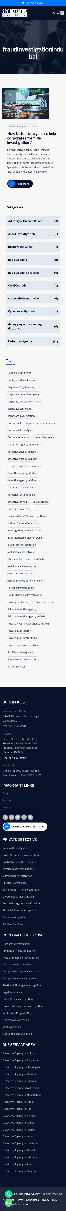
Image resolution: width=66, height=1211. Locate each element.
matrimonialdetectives (20, 551)
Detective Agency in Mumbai (19, 1074)
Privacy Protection (18, 602)
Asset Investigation (21, 234)
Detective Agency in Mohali (19, 1150)
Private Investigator (19, 630)
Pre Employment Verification (19, 950)
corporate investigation (24, 298)
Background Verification (21, 379)
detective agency (44, 437)
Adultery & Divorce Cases (25, 221)
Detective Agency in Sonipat (19, 1129)
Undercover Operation (16, 1019)
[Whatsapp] (8, 1203)
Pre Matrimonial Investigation (24, 594)
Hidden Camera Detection (22, 523)
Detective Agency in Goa (17, 1108)
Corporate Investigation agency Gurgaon (31, 422)
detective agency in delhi (21, 451)
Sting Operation (12, 1026)
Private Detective (44, 602)
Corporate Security (18, 437)
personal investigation (20, 573)
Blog (5, 793)
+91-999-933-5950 (14, 725)
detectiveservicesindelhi (21, 494)
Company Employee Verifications (22, 971)
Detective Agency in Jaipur (18, 1136)
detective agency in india (21, 473)
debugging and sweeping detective (25, 326)
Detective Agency (20, 341)
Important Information (16, 1204)
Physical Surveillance (15, 882)
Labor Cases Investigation (18, 999)
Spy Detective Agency (20, 652)
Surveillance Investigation (22, 659)
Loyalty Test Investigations (18, 868)
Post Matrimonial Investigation (21, 854)
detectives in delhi (17, 501)
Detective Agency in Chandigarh (21, 1067)
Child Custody (17, 285)
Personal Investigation (15, 848)
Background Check (20, 246)
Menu (55, 12)
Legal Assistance (12, 992)
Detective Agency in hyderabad (21, 1087)
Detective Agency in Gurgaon (20, 1080)
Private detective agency (21, 609)
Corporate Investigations (22, 430)
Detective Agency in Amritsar (24, 444)
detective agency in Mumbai (23, 480)
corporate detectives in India (24, 401)
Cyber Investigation (21, 311)
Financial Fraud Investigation (19, 910)
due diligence (41, 501)
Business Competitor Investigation (23, 1006)
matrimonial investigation (22, 566)
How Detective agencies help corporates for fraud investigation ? (31, 138)
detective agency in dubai (22, 458)
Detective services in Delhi (22, 487)
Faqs (5, 807)
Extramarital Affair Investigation (21, 889)
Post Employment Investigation (21, 957)
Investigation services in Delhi (24, 537)
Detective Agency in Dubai (18, 1101)
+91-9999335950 (34, 3)
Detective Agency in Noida (18, 1053)
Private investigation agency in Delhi (28, 623)
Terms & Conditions (27, 1199)
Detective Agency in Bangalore (20, 1060)
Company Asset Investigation (20, 978)
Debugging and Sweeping (17, 1033)
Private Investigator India (22, 637)
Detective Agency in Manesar (20, 1170)
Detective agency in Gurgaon (24, 465)
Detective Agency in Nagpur (19, 1115)
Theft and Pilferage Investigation (22, 985)
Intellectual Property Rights (19, 1013)
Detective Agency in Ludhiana (20, 1143)
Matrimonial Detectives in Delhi (25, 559)
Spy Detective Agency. (27, 1193)
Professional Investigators (22, 645)
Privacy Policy (48, 1199)
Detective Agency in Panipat (19, 1122)
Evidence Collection (18, 508)
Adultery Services (13, 924)
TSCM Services (16, 666)
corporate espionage (19, 408)
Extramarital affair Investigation (26, 516)
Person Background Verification (21, 903)
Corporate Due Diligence (17, 964)
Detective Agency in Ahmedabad (22, 1094)
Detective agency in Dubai (23, 126)
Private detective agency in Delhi (26, 616)
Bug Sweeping (17, 259)
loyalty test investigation (21, 544)
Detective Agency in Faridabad (20, 1157)
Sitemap (7, 800)
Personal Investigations (21, 587)
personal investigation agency (24, 580)
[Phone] (8, 1194)
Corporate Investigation (16, 943)
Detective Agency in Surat (17, 1164)
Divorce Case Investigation (18, 896)
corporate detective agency (23, 394)
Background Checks (19, 372)
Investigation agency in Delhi (24, 530)
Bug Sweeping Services (23, 272)
